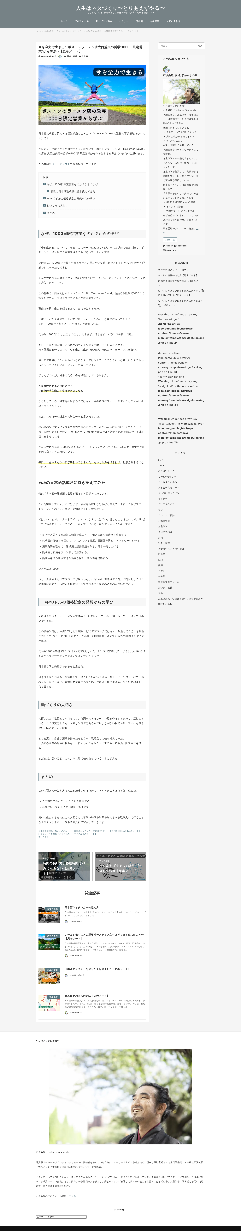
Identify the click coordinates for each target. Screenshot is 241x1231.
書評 (160, 565)
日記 (160, 559)
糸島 (160, 593)
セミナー (163, 498)
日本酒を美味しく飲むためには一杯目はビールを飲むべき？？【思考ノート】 (54, 834)
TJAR (161, 465)
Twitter (169, 246)
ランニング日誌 (166, 515)
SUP (160, 460)
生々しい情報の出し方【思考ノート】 (178, 275)
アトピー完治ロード (168, 487)
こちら (72, 1196)
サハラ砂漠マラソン (168, 493)
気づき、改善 (165, 587)
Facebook (181, 246)
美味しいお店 (165, 604)
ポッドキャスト (61, 164)
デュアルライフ (166, 504)
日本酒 (85, 56)
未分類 (161, 576)
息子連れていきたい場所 (171, 548)
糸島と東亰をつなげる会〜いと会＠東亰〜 (180, 598)
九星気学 (163, 526)
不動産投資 (164, 521)
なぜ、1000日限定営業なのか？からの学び (72, 184)
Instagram (170, 250)
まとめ (51, 212)
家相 (160, 537)
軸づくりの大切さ (57, 205)
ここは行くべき (166, 471)
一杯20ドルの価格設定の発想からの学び (71, 198)
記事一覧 (170, 239)
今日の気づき (165, 532)
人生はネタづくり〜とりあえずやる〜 (120, 8)
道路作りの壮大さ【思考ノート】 (125, 831)
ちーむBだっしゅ (167, 476)
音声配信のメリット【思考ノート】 (177, 270)
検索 (200, 45)
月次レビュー (165, 571)
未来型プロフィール (168, 582)
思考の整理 (72, 56)
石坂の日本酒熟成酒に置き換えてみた (73, 191)
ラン (160, 510)
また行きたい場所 (167, 482)
